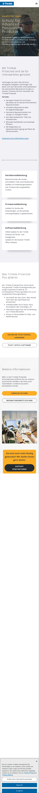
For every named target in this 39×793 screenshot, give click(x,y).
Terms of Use (29, 773)
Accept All (19, 791)
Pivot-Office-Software (19, 345)
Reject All (19, 785)
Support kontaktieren (19, 467)
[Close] (36, 761)
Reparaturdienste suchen (19, 400)
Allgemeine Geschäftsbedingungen (15, 138)
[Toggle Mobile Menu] (37, 3)
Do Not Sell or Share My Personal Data (19, 779)
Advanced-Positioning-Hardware (19, 336)
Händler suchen (19, 393)
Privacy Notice (7, 775)
